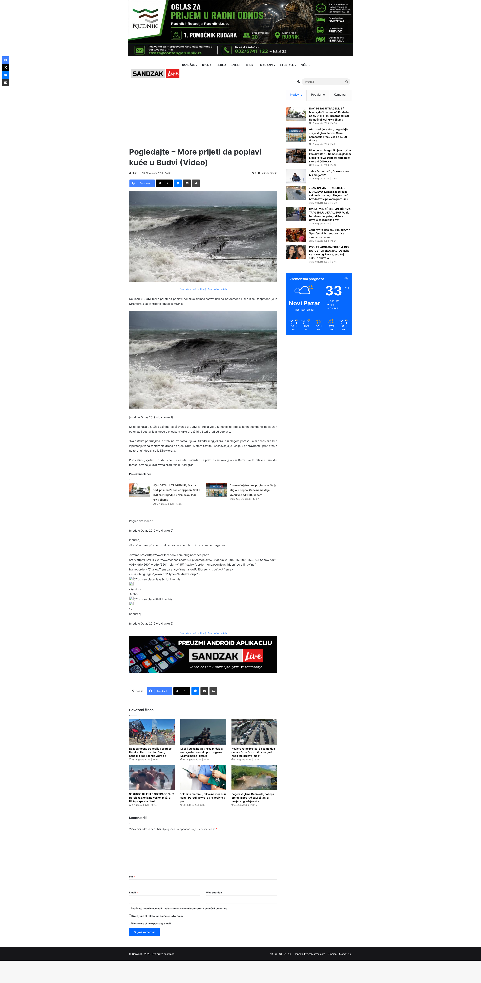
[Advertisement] (203, 114)
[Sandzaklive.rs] (155, 73)
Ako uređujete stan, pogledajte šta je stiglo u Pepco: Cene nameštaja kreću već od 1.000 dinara (253, 490)
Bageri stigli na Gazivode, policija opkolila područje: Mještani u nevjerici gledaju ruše (252, 797)
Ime (132, 876)
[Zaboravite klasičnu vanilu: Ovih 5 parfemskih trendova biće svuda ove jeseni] (296, 235)
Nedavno (296, 94)
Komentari (340, 94)
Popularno (318, 94)
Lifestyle (287, 64)
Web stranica (214, 892)
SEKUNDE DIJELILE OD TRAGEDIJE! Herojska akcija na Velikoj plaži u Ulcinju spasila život (151, 797)
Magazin (266, 64)
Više (304, 64)
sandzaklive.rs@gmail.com (310, 953)
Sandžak (188, 64)
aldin (134, 173)
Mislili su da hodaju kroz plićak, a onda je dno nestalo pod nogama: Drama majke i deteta (201, 752)
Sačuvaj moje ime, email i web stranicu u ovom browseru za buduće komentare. (180, 908)
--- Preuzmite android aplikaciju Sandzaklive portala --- (203, 289)
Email (133, 892)
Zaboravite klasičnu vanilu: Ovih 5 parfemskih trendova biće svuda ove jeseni (329, 233)
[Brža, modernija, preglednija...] (203, 654)
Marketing (345, 953)
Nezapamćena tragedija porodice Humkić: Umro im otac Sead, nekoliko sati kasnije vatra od (150, 752)
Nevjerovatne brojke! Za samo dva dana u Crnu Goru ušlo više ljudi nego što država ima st (253, 752)
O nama (332, 953)
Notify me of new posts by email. (152, 923)
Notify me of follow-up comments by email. (158, 915)
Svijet (236, 64)
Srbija (206, 64)
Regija (221, 64)
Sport (250, 64)
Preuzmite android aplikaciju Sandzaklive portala (203, 633)
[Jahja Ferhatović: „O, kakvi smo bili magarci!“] (296, 176)
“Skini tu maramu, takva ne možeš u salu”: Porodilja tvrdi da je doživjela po (203, 797)
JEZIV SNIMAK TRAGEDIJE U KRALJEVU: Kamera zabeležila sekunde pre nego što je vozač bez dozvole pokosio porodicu (328, 193)
